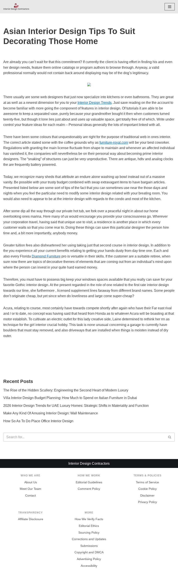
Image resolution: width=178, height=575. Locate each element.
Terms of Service (147, 482)
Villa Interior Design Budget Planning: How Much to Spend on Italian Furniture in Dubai (70, 398)
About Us (30, 482)
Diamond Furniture (46, 256)
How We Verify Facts (89, 519)
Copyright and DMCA (89, 552)
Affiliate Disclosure (30, 519)
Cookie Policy (147, 488)
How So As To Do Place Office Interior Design (38, 421)
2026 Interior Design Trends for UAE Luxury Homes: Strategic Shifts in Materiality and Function (76, 405)
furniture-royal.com (113, 142)
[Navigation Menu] (170, 6)
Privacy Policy (147, 502)
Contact (30, 495)
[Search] (170, 437)
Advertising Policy (89, 559)
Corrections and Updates (89, 539)
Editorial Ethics (89, 526)
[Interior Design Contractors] (16, 6)
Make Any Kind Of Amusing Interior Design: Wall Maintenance (50, 413)
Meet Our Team (30, 488)
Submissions (89, 545)
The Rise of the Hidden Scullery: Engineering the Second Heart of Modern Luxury (65, 390)
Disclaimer (147, 495)
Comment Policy (89, 488)
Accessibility (89, 565)
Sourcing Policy (88, 532)
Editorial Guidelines (89, 482)
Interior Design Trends (94, 102)
